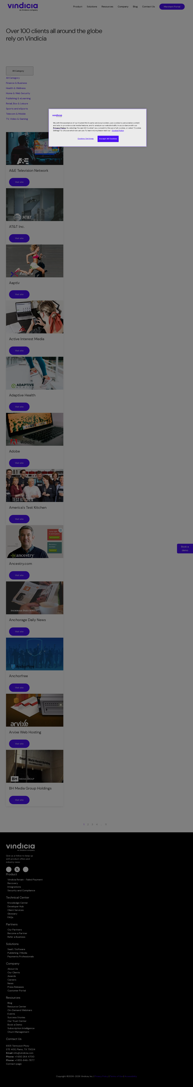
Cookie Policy (118, 131)
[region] (98, 128)
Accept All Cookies (108, 139)
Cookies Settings (86, 139)
